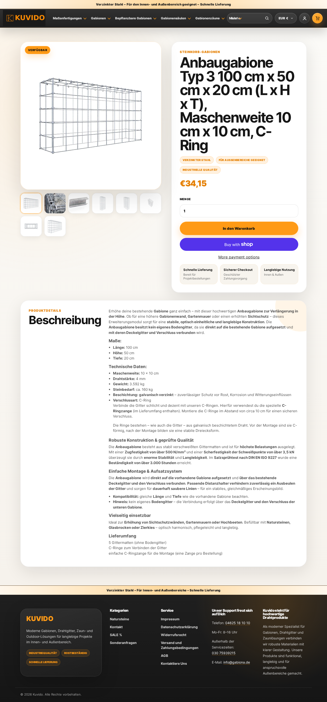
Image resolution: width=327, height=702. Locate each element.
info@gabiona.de (236, 662)
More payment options (238, 257)
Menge (185, 199)
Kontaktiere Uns (174, 663)
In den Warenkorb (239, 228)
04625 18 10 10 (237, 623)
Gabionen (98, 18)
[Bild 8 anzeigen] (55, 226)
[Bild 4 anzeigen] (102, 203)
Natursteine (119, 619)
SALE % (116, 635)
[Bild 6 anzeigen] (150, 203)
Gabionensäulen (173, 18)
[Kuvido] (24, 18)
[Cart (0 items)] (317, 18)
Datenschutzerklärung (179, 627)
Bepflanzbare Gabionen (133, 18)
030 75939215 (224, 653)
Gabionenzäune (207, 18)
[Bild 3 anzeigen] (79, 203)
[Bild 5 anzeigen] (126, 203)
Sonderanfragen (123, 643)
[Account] (304, 18)
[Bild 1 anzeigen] (31, 203)
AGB (164, 656)
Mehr (233, 18)
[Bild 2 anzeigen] (55, 203)
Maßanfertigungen (67, 18)
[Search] (267, 18)
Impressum (170, 619)
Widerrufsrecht (173, 635)
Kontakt (116, 627)
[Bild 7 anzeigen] (31, 226)
